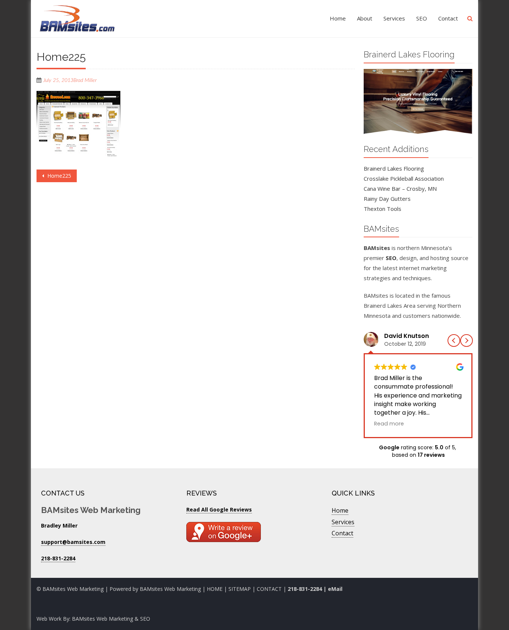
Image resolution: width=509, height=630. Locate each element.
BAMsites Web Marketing (170, 588)
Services (394, 18)
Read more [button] (389, 423)
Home (338, 18)
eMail (335, 588)
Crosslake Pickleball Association (404, 178)
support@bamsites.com (73, 541)
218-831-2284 (305, 588)
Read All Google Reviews (219, 509)
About (364, 18)
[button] (466, 340)
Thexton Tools (382, 208)
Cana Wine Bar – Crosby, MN (400, 188)
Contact (448, 18)
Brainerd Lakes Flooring (394, 168)
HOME (214, 588)
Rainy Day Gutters (387, 198)
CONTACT (270, 588)
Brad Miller (85, 80)
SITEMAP (239, 588)
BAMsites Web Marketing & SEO (111, 618)
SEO (421, 18)
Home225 (58, 175)
